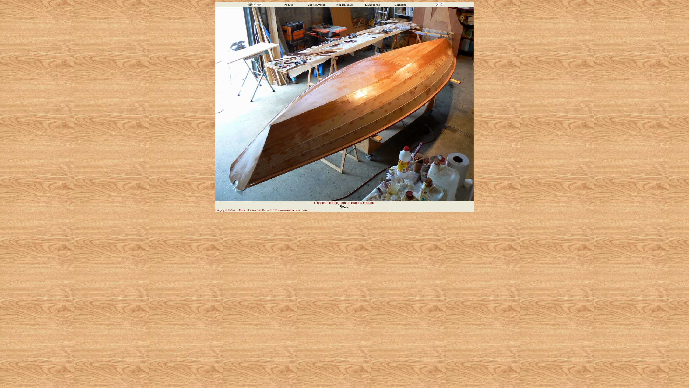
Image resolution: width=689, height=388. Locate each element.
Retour (345, 207)
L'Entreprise (372, 4)
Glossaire (400, 4)
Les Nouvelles (316, 4)
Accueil (288, 4)
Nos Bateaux (344, 4)
